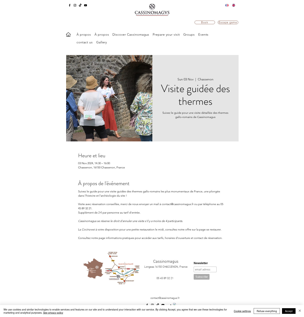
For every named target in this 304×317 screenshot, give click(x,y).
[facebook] (69, 5)
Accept (289, 311)
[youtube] (85, 5)
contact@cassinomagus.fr (165, 298)
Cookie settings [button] (242, 311)
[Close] (300, 311)
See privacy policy (53, 312)
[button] (131, 34)
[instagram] (75, 5)
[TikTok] (80, 5)
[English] (232, 5)
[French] (226, 5)
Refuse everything (267, 311)
